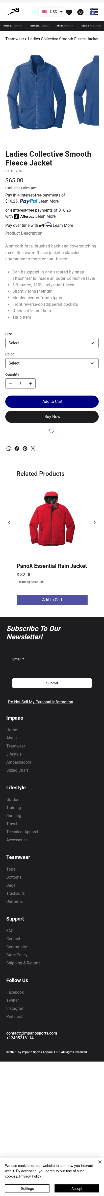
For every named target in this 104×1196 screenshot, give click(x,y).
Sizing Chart (17, 770)
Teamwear (15, 746)
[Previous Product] (9, 522)
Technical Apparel (22, 831)
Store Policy (17, 955)
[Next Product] (95, 522)
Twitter (12, 1000)
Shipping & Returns (23, 963)
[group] (52, 546)
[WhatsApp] (8, 448)
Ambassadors (18, 762)
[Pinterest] (25, 448)
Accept (76, 1188)
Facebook (15, 992)
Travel (11, 823)
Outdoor (13, 799)
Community (16, 946)
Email (18, 659)
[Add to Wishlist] (52, 431)
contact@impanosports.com (31, 1033)
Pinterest (14, 1016)
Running (13, 815)
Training (13, 807)
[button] (58, 12)
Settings (27, 1188)
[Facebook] (16, 448)
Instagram (15, 1008)
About (11, 738)
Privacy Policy (30, 1176)
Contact (13, 938)
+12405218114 (20, 1038)
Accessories (17, 840)
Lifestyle (13, 754)
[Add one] (30, 383)
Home (11, 730)
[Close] (97, 1165)
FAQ (10, 930)
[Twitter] (33, 448)
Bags (10, 885)
